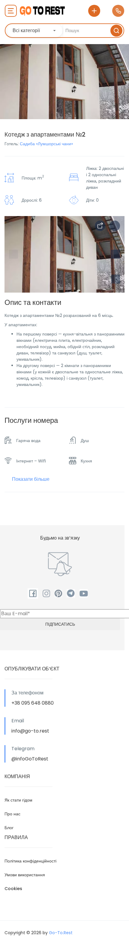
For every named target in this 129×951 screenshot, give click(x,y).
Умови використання (24, 875)
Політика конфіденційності (30, 861)
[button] (115, 279)
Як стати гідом (18, 800)
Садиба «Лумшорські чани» (46, 144)
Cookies (13, 889)
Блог (9, 828)
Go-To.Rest (61, 933)
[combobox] (34, 30)
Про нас (12, 814)
